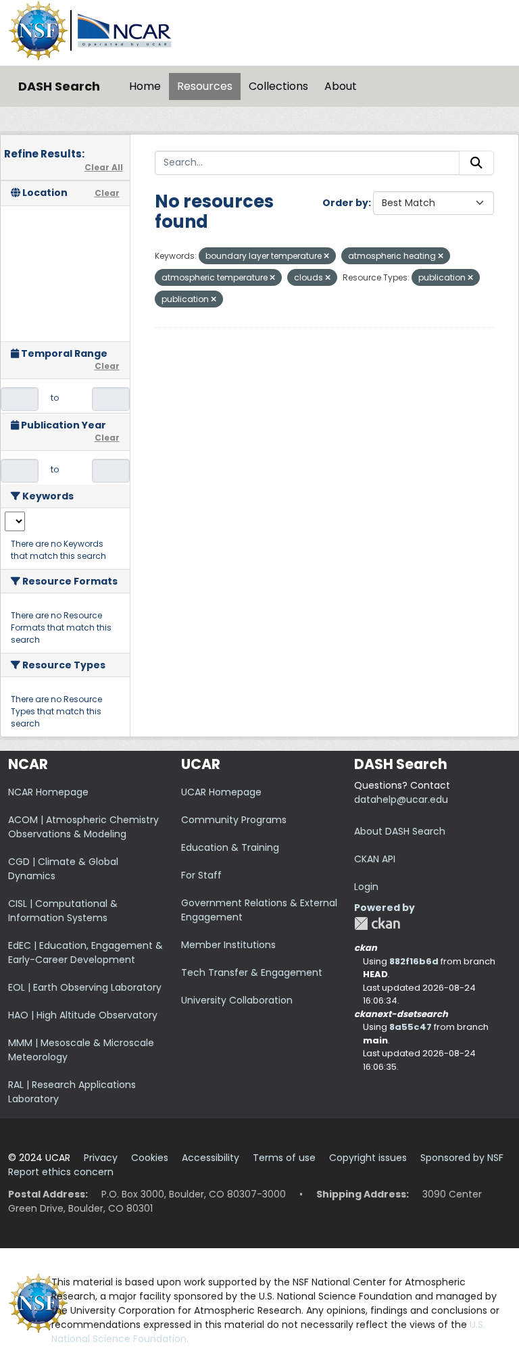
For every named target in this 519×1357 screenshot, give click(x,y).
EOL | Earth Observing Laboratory (85, 987)
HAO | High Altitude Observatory (82, 1015)
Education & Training (230, 847)
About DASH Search (399, 831)
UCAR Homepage (221, 792)
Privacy (101, 1157)
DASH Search (59, 86)
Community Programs (234, 819)
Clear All (103, 167)
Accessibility (210, 1157)
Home (145, 86)
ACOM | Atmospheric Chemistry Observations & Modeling (83, 827)
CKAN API (374, 859)
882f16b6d (414, 961)
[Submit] (476, 163)
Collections (278, 86)
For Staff (201, 875)
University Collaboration (237, 1000)
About (340, 86)
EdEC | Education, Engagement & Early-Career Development (85, 952)
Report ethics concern (61, 1172)
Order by (345, 202)
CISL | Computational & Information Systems (63, 910)
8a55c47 (410, 1026)
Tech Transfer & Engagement (251, 972)
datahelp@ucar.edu (401, 799)
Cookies (149, 1157)
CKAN (377, 923)
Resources (204, 86)
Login (366, 886)
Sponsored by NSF (461, 1157)
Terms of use (284, 1157)
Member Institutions (228, 945)
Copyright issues (368, 1157)
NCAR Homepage (48, 792)
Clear (107, 193)
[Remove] (326, 256)
